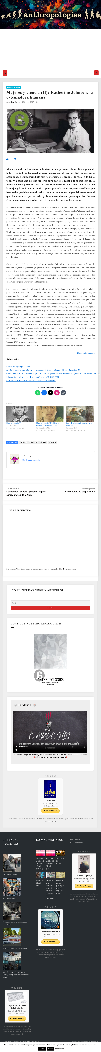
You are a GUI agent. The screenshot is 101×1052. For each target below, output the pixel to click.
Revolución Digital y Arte (40, 883)
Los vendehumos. (9, 898)
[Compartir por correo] (63, 392)
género (43, 442)
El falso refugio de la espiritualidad (15, 948)
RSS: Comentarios (76, 843)
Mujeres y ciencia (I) (13, 423)
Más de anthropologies (31, 460)
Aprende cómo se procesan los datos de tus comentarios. (56, 569)
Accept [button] (42, 1049)
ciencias (23, 442)
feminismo (33, 442)
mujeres (52, 442)
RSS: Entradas (75, 839)
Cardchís (24, 705)
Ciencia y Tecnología (13, 87)
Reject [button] (50, 1049)
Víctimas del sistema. (10, 874)
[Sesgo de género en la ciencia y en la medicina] (80, 414)
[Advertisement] (51, 49)
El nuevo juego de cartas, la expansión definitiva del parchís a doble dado (50, 755)
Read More (59, 1049)
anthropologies (14, 102)
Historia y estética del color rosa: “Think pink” (50, 864)
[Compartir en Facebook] (44, 392)
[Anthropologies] (50, 14)
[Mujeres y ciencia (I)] (20, 414)
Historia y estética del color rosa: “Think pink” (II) (40, 864)
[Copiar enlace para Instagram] (57, 392)
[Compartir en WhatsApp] (37, 392)
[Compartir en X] (50, 392)
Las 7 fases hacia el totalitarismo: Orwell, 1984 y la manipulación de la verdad (16, 974)
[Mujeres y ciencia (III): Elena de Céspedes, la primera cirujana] (50, 414)
